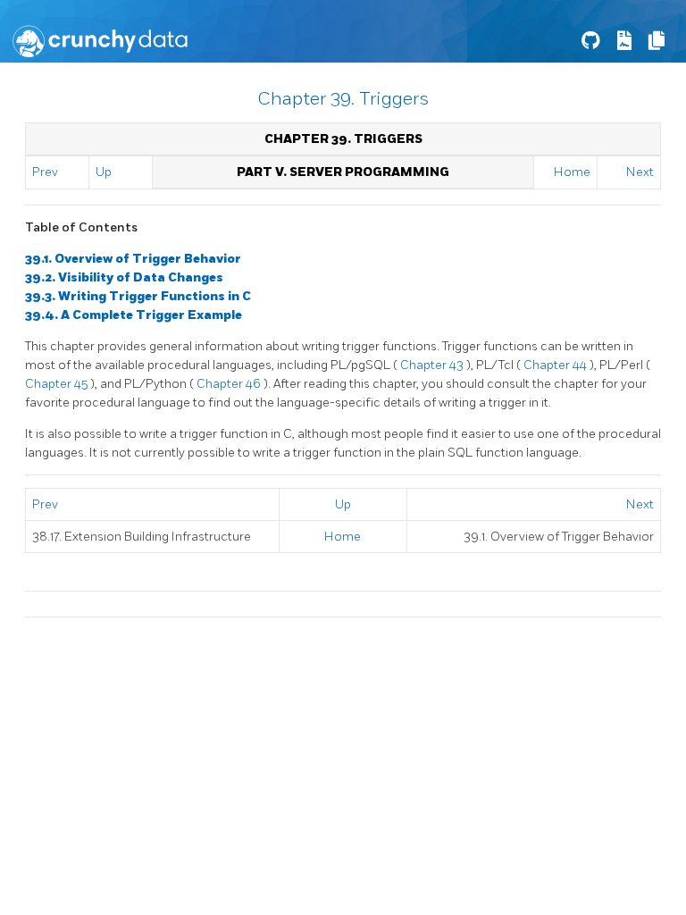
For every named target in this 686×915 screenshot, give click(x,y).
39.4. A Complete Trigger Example (133, 315)
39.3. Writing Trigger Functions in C (138, 296)
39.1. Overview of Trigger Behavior (133, 258)
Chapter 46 (230, 383)
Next (640, 172)
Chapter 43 (433, 365)
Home (572, 172)
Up (104, 172)
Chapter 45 (57, 383)
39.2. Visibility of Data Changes (124, 277)
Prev (45, 172)
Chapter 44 (556, 365)
